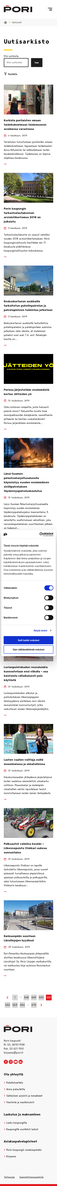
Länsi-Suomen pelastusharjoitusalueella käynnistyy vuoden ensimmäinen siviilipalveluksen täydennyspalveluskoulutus (26, 482)
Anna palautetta (15, 1089)
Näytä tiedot (40, 630)
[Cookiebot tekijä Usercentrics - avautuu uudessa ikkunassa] (40, 534)
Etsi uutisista (11, 56)
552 (7, 1004)
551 (49, 997)
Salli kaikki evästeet (28, 640)
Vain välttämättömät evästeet (28, 649)
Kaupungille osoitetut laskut (22, 1129)
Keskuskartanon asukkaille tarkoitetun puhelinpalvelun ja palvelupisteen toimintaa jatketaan (28, 306)
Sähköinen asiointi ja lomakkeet (24, 1095)
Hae (37, 62)
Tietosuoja (9, 1177)
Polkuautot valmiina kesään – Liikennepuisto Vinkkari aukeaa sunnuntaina (25, 848)
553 (15, 1004)
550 (41, 997)
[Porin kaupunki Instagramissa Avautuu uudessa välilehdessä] (11, 1062)
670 (34, 1004)
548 (26, 997)
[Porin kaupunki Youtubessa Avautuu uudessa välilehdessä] (16, 1062)
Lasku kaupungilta (16, 1122)
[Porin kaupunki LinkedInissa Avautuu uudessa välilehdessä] (21, 1062)
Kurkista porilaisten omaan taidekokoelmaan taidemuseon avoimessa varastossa (25, 125)
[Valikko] (50, 9)
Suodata (12, 73)
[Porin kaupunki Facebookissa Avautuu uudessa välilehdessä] (6, 1062)
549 (34, 997)
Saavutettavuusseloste (31, 1177)
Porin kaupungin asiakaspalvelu (24, 1149)
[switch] (48, 597)
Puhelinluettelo (14, 1082)
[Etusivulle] (18, 8)
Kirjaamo (11, 1156)
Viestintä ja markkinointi (20, 1102)
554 (22, 1004)
